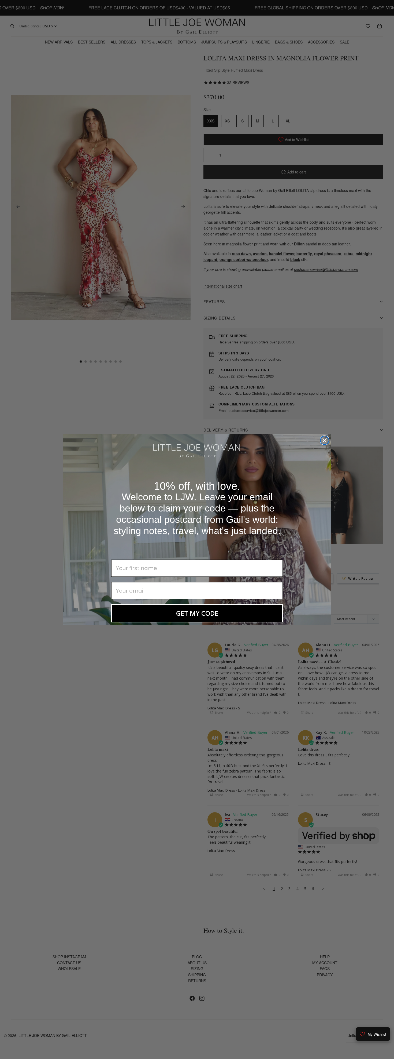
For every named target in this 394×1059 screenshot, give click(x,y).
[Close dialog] (324, 440)
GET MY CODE (197, 613)
